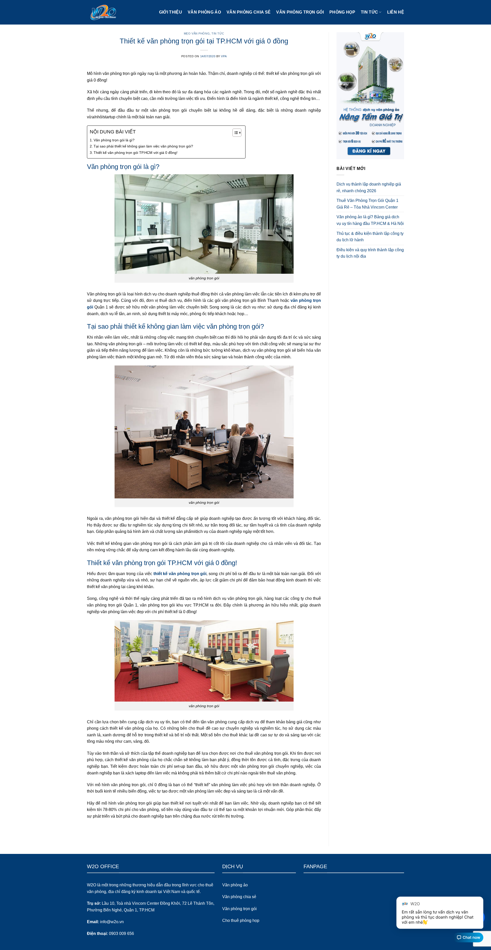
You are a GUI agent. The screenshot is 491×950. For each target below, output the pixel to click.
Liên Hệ (395, 12)
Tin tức (369, 12)
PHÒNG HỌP (342, 12)
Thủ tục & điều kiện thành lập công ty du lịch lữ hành (370, 236)
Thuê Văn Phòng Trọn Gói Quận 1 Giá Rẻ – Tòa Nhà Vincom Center (367, 203)
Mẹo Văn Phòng (197, 33)
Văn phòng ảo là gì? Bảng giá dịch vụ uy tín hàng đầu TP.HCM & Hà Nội (370, 220)
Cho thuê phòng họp (240, 920)
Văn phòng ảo (204, 12)
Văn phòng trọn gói (300, 12)
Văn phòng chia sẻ (249, 12)
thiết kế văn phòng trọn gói (180, 573)
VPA (224, 56)
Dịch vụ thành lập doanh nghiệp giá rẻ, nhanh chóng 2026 (369, 187)
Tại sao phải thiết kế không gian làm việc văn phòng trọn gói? (143, 146)
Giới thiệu (170, 12)
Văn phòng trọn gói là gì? (114, 140)
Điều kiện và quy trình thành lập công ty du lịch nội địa (370, 253)
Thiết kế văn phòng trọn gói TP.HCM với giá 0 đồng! (135, 153)
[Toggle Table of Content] (234, 132)
